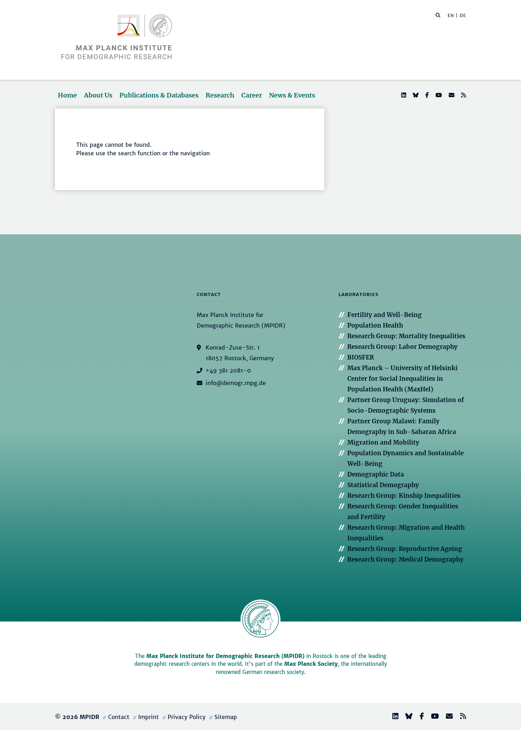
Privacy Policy (187, 716)
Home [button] (67, 95)
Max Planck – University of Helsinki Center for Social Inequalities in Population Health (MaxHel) (402, 378)
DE (463, 15)
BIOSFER (360, 357)
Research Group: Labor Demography (402, 347)
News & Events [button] (292, 95)
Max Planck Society (311, 664)
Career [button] (251, 95)
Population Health (375, 325)
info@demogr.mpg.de (236, 382)
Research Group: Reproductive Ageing (404, 549)
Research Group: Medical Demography (405, 559)
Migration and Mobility (383, 442)
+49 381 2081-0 (228, 370)
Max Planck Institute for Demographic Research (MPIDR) (225, 656)
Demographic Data (375, 474)
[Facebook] (426, 95)
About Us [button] (98, 95)
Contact (118, 716)
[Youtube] (438, 95)
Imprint (148, 716)
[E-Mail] (450, 95)
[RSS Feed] (463, 95)
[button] (438, 14)
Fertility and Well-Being (384, 315)
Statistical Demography (383, 485)
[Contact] (446, 717)
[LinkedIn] (403, 95)
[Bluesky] (415, 95)
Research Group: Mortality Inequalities (406, 336)
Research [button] (220, 95)
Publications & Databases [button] (158, 95)
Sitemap (225, 716)
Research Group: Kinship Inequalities (403, 496)
